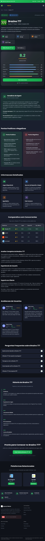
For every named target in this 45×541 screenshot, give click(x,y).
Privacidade (26, 523)
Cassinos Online (27, 507)
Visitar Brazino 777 (7, 47)
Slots (25, 512)
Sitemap (2, 528)
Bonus (25, 514)
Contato (38, 1)
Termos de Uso (27, 525)
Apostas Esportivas (27, 510)
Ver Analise (20, 47)
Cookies (25, 528)
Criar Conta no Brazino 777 (22, 452)
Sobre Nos (34, 1)
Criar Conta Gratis (22, 80)
